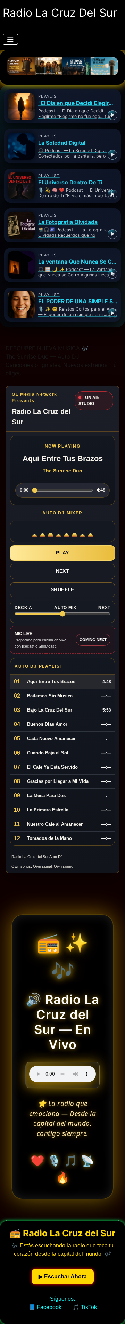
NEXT (62, 571)
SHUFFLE (62, 589)
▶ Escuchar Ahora (63, 1276)
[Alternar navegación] (10, 39)
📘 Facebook (44, 1307)
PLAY (62, 552)
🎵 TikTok (85, 1307)
